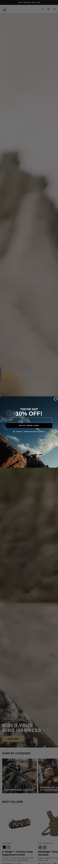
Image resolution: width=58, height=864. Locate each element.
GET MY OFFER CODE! (29, 425)
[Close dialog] (55, 398)
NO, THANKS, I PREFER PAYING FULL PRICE (29, 431)
